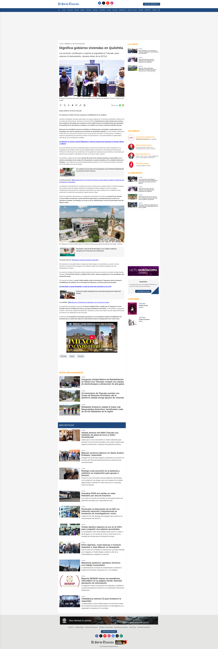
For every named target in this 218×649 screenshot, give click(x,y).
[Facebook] (99, 3)
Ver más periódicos (151, 4)
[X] (103, 3)
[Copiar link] (80, 105)
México (77, 10)
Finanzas (88, 10)
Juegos (154, 10)
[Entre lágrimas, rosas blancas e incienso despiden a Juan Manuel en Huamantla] (69, 550)
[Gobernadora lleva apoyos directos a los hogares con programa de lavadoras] (132, 189)
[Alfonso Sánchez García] (131, 146)
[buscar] (159, 10)
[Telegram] (72, 105)
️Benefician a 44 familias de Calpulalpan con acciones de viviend (89, 302)
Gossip (109, 10)
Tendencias (122, 10)
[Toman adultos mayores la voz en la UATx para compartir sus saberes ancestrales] (69, 532)
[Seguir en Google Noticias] (123, 105)
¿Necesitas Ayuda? (109, 631)
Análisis (95, 10)
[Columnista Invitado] (131, 164)
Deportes (148, 10)
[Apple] (117, 635)
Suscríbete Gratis (143, 291)
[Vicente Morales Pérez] (131, 155)
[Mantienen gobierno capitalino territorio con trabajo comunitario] (69, 566)
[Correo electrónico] (76, 105)
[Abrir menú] (59, 10)
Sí (62, 141)
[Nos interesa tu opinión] (109, 621)
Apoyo (72, 356)
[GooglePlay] (121, 635)
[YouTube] (107, 3)
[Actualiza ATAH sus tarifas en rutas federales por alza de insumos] (69, 497)
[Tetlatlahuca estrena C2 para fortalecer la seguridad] (69, 603)
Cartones (102, 10)
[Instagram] (111, 3)
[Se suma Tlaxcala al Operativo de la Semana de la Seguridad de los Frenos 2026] (132, 205)
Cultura (114, 10)
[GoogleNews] (113, 635)
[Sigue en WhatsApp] (120, 105)
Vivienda (63, 356)
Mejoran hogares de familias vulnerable (86, 260)
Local (64, 10)
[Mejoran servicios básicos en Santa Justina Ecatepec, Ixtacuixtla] (69, 458)
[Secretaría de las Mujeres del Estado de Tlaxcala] (131, 138)
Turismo (140, 10)
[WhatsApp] (68, 105)
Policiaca (70, 10)
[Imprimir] (84, 105)
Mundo (82, 10)
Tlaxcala (80, 356)
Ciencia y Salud (132, 10)
